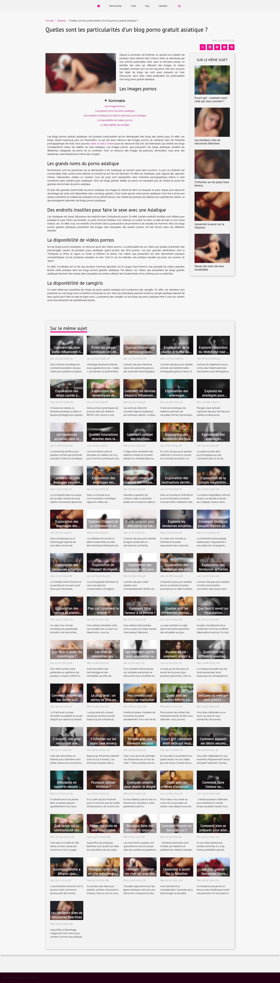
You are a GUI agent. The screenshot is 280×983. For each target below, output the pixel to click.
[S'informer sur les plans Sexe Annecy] (212, 164)
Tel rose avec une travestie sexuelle (140, 741)
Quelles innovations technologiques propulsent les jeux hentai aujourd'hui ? (140, 354)
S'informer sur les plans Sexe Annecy (212, 183)
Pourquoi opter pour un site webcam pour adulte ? (103, 873)
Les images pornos (115, 106)
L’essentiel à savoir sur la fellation (209, 225)
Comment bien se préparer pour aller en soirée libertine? (213, 830)
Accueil (49, 20)
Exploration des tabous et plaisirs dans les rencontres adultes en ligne (67, 615)
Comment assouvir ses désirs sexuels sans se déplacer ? (213, 743)
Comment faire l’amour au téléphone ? (213, 786)
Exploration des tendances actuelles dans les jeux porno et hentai (213, 571)
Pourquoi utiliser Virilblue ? (103, 784)
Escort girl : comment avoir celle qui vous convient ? (211, 99)
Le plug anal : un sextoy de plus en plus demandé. (103, 699)
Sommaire (116, 101)
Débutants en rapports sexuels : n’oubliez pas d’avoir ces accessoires (67, 789)
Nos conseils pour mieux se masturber (140, 697)
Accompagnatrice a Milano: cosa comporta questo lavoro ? (66, 875)
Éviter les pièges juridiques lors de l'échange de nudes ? (103, 351)
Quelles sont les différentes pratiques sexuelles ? (176, 612)
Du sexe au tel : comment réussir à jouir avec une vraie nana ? (176, 658)
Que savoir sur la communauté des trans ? (66, 830)
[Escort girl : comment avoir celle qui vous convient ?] (212, 80)
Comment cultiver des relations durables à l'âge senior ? (140, 441)
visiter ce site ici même (102, 143)
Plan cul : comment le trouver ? (103, 610)
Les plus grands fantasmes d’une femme (213, 873)
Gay (147, 6)
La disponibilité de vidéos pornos (115, 120)
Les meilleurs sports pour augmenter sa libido (139, 656)
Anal (133, 6)
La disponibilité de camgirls (115, 125)
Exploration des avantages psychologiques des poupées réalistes (213, 441)
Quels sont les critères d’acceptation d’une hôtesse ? (176, 786)
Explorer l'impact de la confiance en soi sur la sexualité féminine (103, 528)
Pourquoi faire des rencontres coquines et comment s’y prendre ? (139, 832)
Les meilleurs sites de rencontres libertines (207, 141)
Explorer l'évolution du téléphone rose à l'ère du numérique (213, 351)
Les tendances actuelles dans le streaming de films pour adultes (66, 441)
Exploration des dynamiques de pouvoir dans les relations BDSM (103, 397)
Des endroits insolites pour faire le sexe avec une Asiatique (115, 115)
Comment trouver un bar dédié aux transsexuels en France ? (67, 702)
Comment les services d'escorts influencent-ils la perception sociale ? (139, 397)
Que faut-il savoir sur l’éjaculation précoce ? (213, 612)
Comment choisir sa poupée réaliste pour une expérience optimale (213, 528)
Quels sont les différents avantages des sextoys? (213, 656)
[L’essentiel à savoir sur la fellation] (212, 206)
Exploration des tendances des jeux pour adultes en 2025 (176, 438)
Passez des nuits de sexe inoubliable (209, 267)
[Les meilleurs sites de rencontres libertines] (212, 122)
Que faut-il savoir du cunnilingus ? (67, 654)
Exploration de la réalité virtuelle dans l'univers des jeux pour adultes (176, 354)
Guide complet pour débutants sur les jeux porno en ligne (140, 525)
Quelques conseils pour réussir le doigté (140, 784)
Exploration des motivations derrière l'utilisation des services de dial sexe (177, 484)
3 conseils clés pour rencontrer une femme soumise (67, 743)
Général (163, 6)
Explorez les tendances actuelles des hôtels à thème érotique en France (176, 528)
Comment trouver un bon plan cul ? (177, 828)
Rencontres (115, 6)
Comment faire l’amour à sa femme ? (140, 610)
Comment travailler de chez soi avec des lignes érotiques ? (139, 873)
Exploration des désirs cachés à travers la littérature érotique (67, 397)
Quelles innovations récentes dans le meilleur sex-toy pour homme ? (103, 441)
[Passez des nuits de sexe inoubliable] (212, 248)
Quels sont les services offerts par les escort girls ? (177, 699)
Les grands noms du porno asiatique (114, 110)
